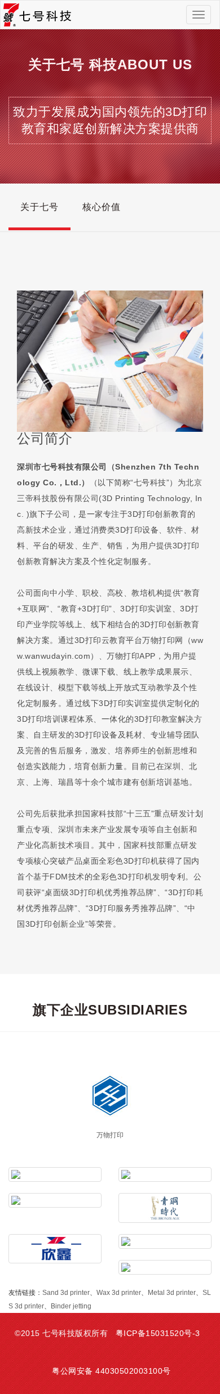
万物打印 (110, 1135)
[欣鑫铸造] (55, 1248)
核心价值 (101, 207)
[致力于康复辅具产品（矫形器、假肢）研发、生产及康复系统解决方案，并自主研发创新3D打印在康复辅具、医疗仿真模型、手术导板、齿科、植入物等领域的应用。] (55, 1200)
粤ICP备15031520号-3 (158, 1333)
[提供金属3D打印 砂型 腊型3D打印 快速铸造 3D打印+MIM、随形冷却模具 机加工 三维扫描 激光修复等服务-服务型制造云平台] (165, 1241)
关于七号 (39, 207)
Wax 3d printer (118, 1293)
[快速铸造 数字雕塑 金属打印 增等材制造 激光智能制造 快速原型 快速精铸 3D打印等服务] (165, 1174)
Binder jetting (71, 1306)
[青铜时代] (165, 1207)
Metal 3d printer (172, 1293)
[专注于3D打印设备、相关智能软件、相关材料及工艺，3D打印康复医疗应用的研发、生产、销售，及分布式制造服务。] (55, 1174)
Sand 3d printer (66, 1293)
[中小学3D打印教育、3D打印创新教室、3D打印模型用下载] (165, 1267)
